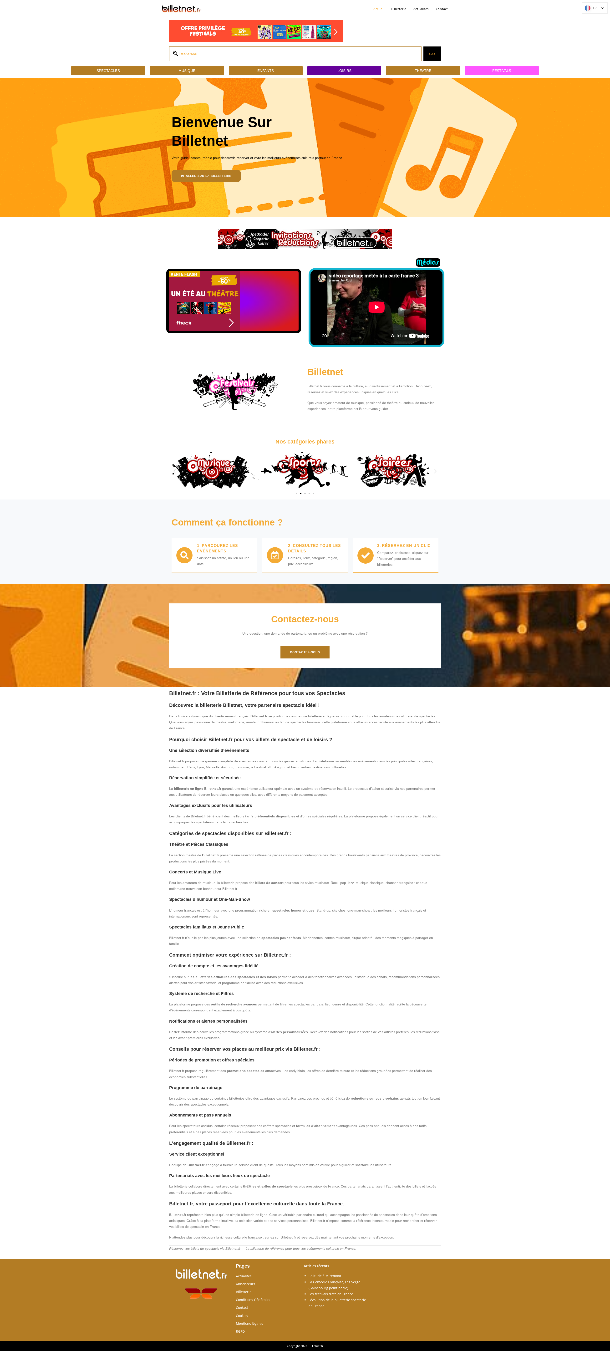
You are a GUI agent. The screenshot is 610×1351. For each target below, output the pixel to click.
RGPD (240, 1331)
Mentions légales (249, 1323)
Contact (242, 1307)
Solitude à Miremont (325, 1276)
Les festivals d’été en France (331, 1294)
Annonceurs (245, 1284)
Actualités (244, 1276)
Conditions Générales (253, 1299)
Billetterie (243, 1292)
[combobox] (295, 53)
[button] (175, 471)
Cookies (242, 1315)
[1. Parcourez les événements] (184, 555)
